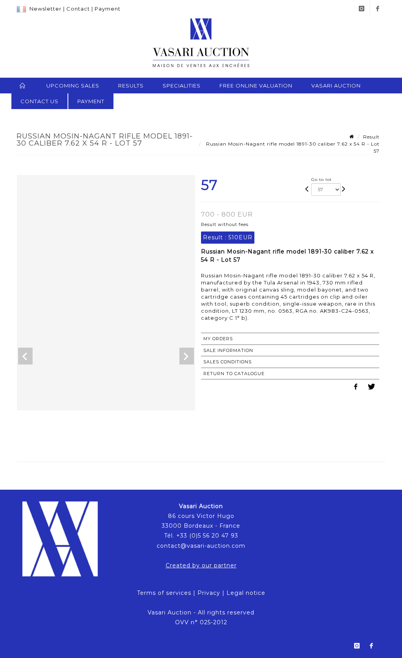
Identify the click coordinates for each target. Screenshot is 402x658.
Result (371, 137)
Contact (78, 8)
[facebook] (378, 8)
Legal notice (246, 592)
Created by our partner (201, 565)
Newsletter (45, 8)
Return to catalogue (234, 373)
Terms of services (164, 592)
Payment (108, 8)
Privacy (208, 592)
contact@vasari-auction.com (201, 545)
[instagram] (361, 8)
